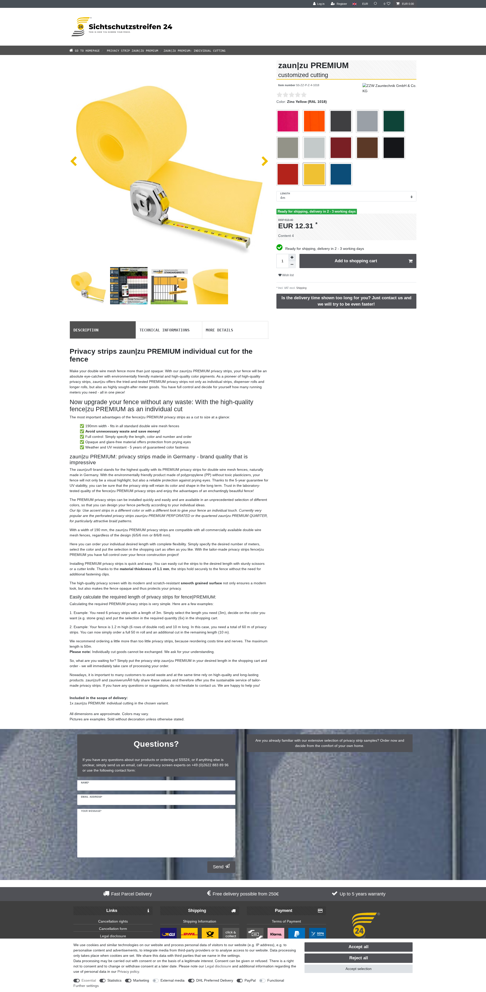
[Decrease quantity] (292, 264)
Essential (89, 980)
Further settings (86, 986)
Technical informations (164, 330)
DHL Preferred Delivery (214, 980)
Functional (275, 980)
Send (218, 866)
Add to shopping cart (356, 260)
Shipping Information (199, 921)
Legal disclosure (113, 936)
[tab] (103, 330)
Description (85, 330)
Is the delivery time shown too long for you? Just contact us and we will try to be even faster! (346, 301)
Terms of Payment (286, 921)
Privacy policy (128, 971)
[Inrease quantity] (292, 257)
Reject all (358, 958)
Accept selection (359, 969)
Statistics (114, 980)
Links (111, 910)
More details (219, 330)
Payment (283, 910)
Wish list (287, 275)
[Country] (354, 4)
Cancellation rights (113, 921)
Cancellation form (113, 929)
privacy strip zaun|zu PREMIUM (131, 50)
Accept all (359, 946)
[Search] (376, 4)
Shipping (301, 287)
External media (172, 980)
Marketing (141, 980)
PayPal (250, 980)
